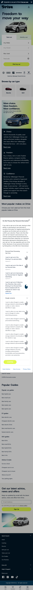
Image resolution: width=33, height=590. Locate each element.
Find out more (24, 2)
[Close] (29, 221)
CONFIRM (10, 362)
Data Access (16, 369)
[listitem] (16, 252)
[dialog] (16, 295)
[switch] (26, 258)
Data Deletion (6, 369)
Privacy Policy (27, 369)
